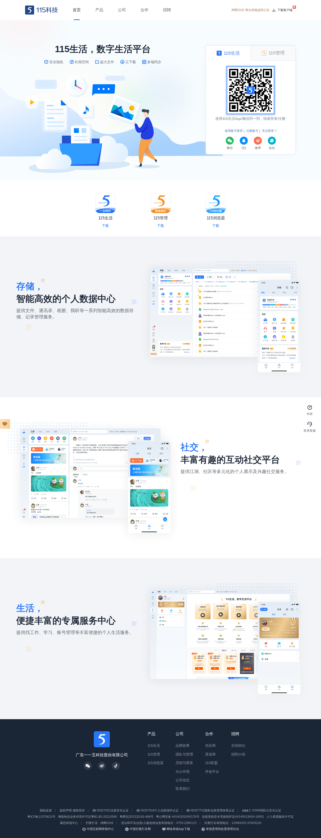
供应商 (210, 745)
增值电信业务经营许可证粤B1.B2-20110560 (87, 816)
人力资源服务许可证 (280, 816)
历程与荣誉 (184, 763)
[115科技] (41, 10)
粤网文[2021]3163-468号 (136, 816)
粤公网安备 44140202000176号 (177, 816)
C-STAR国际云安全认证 (265, 810)
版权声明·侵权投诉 (72, 810)
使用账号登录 (234, 131)
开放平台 (212, 772)
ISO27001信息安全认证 (113, 810)
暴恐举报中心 (69, 823)
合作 (209, 734)
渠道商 (210, 754)
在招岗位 (238, 745)
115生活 (153, 745)
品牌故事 (183, 745)
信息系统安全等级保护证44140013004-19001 (233, 816)
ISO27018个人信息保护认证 (160, 810)
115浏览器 (155, 763)
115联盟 (211, 763)
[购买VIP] (5, 424)
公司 (180, 734)
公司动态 (183, 780)
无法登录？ (269, 131)
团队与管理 (184, 754)
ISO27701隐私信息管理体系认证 (212, 810)
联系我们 (183, 789)
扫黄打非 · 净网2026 (99, 823)
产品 (151, 734)
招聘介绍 (238, 754)
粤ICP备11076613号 (41, 816)
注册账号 (252, 131)
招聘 (235, 734)
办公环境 (183, 772)
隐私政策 (46, 810)
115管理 (153, 754)
